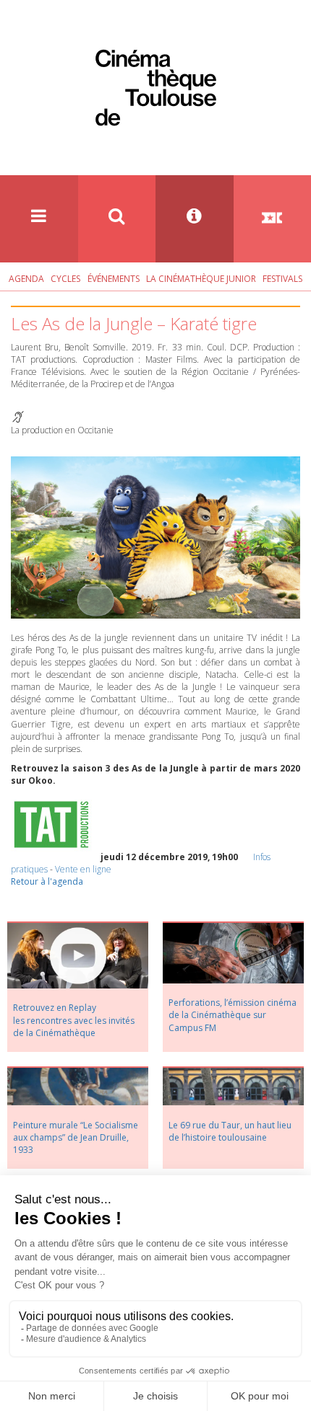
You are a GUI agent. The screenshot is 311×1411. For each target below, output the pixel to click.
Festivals (282, 279)
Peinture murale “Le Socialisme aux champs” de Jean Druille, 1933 (75, 1137)
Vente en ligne (83, 869)
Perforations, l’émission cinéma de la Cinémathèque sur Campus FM (233, 1014)
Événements (114, 279)
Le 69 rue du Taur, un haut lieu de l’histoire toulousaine (230, 1131)
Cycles (65, 279)
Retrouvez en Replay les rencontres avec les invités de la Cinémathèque (74, 1019)
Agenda (26, 279)
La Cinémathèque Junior (201, 279)
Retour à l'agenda (47, 881)
